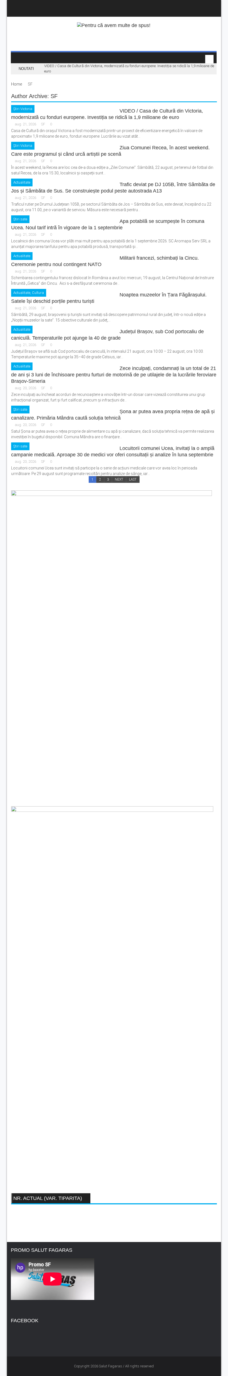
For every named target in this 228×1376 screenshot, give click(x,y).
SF (43, 124)
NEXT (119, 479)
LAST (133, 479)
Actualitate (21, 182)
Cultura (38, 293)
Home (16, 84)
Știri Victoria (22, 109)
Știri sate (20, 219)
